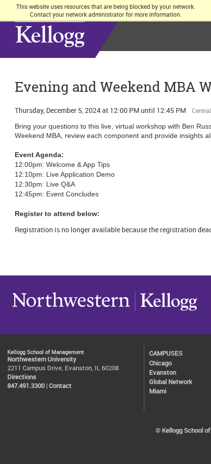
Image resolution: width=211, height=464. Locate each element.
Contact (60, 386)
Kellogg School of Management (78, 29)
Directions (21, 377)
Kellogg (166, 310)
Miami (157, 391)
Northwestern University (71, 310)
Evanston (162, 372)
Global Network (170, 382)
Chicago (160, 363)
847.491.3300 (26, 386)
